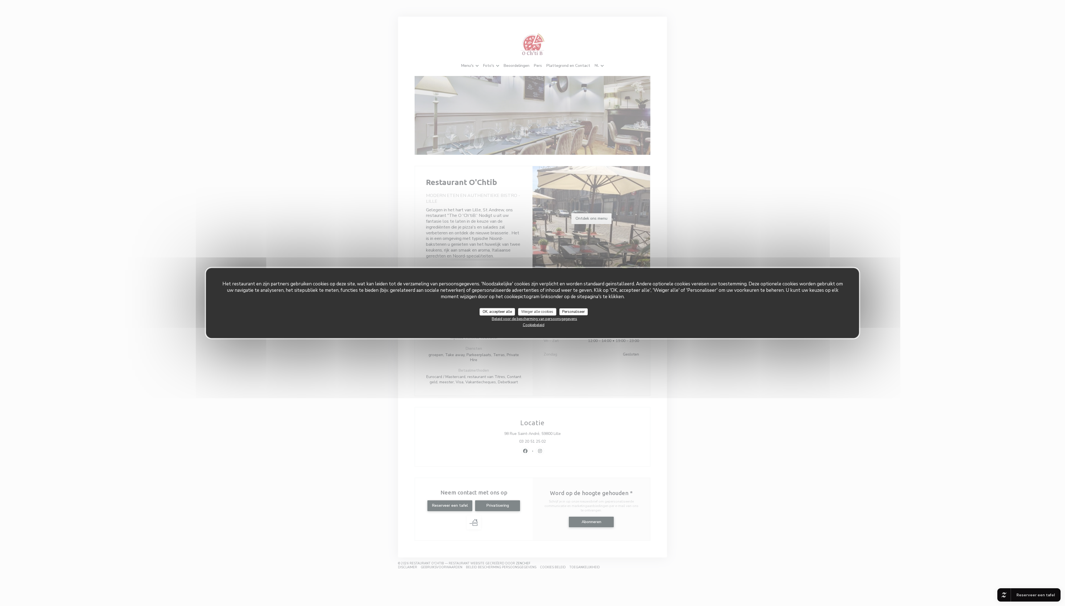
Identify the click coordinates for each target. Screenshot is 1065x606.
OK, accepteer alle (497, 311)
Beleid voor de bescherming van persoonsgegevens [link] (534, 318)
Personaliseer (573, 311)
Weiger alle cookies (537, 311)
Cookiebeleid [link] (533, 325)
